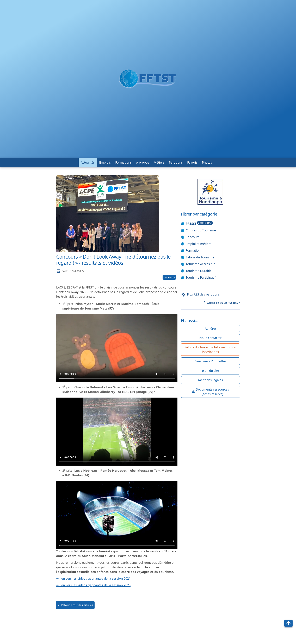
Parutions (176, 162)
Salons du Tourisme (200, 257)
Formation (193, 250)
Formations (123, 162)
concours (169, 277)
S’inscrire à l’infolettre (210, 361)
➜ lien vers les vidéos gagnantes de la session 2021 (93, 578)
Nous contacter (210, 338)
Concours (192, 237)
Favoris (192, 162)
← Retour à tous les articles (75, 605)
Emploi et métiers (198, 244)
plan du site (210, 370)
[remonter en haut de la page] (288, 623)
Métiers (159, 162)
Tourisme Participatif (201, 277)
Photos (207, 162)
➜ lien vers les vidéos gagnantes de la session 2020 (93, 585)
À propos (142, 162)
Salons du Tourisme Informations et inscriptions (210, 349)
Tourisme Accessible (200, 264)
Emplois (105, 162)
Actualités (88, 162)
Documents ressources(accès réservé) (212, 391)
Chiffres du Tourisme (201, 230)
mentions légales (210, 380)
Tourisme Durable (199, 271)
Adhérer (210, 328)
